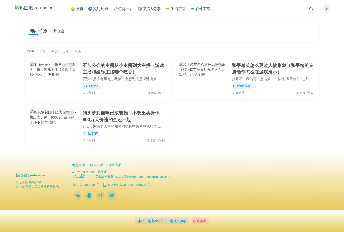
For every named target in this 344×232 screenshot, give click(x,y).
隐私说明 (115, 164)
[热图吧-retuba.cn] (30, 174)
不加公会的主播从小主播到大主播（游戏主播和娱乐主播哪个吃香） (123, 68)
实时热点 (100, 8)
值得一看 (125, 8)
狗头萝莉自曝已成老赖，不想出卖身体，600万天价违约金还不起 (123, 116)
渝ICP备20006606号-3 (87, 185)
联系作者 (199, 220)
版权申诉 (96, 164)
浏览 (54, 51)
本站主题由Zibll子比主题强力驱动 (162, 220)
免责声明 (78, 164)
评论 (77, 51)
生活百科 (177, 8)
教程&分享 (151, 8)
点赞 (66, 51)
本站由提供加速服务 (92, 176)
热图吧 (102, 172)
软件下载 (202, 8)
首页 (79, 8)
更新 (42, 51)
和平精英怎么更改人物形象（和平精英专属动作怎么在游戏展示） (273, 68)
